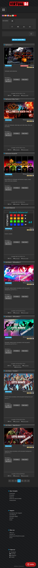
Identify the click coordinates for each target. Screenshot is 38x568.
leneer (32, 228)
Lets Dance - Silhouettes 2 (12, 262)
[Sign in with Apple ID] (24, 26)
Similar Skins (18, 365)
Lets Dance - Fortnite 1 (11, 371)
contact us (12, 534)
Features (11, 497)
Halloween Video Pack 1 (12, 99)
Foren (10, 520)
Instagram (13, 555)
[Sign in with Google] (30, 26)
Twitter (12, 557)
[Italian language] (13, 15)
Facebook (13, 552)
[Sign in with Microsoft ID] (18, 26)
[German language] (10, 15)
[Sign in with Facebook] (12, 26)
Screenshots (12, 500)
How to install (25, 95)
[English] (3, 15)
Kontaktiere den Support (15, 513)
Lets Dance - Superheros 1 (12, 425)
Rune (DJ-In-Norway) (29, 119)
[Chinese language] (15, 15)
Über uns (11, 532)
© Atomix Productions (19, 566)
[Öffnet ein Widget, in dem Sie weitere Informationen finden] (30, 564)
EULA (10, 537)
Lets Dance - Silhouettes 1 (12, 316)
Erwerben (11, 495)
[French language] (8, 15)
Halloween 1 (8, 45)
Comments (17, 95)
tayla (33, 65)
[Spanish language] (5, 15)
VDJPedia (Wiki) (13, 516)
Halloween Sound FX (11, 153)
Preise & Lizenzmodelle (15, 498)
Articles (11, 518)
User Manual (12, 514)
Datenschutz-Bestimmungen (16, 536)
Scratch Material (10, 208)
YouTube (13, 553)
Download (12, 493)
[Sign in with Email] (12, 21)
